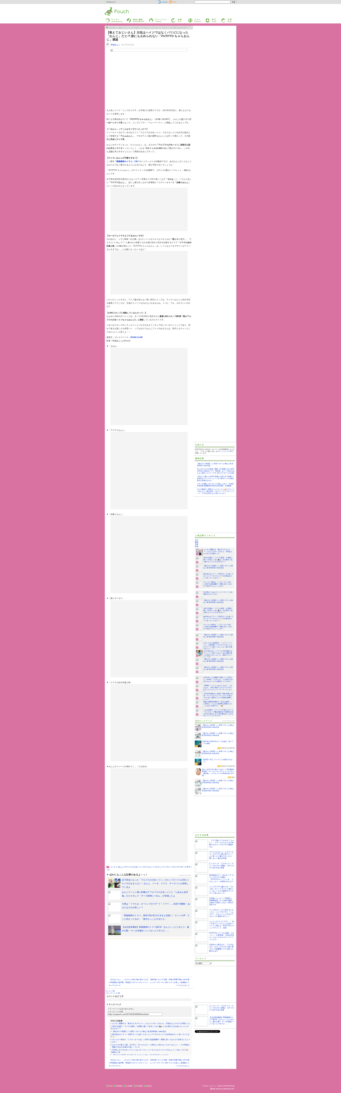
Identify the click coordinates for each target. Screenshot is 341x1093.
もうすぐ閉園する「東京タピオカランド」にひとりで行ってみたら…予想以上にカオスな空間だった (151, 1023)
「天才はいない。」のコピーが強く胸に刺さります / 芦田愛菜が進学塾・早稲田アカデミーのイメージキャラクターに (129, 982)
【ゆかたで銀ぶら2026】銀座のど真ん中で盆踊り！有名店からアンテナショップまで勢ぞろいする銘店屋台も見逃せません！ (215, 478)
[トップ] (107, 27)
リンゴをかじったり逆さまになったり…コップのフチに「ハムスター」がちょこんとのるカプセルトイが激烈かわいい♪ (221, 913)
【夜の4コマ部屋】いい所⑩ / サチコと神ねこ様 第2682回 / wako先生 (218, 660)
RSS (170, 1)
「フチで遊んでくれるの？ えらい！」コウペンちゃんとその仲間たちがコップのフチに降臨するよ (221, 843)
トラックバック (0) (112, 993)
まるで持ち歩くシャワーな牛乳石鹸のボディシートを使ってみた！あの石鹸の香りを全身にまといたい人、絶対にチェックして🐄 (217, 654)
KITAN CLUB (136, 337)
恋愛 (172, 19)
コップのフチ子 (174, 867)
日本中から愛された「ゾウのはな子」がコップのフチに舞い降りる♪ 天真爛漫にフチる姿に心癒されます (221, 948)
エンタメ (113, 867)
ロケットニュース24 (224, 451)
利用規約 (119, 1086)
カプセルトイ (149, 867)
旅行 (207, 19)
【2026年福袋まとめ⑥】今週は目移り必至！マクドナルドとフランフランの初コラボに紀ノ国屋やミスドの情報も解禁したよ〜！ (218, 697)
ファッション (153, 19)
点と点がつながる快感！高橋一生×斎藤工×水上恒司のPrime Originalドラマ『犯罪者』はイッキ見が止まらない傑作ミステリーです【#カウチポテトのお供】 (216, 471)
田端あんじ (115, 45)
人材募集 (129, 1086)
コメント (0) (110, 991)
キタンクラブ (161, 867)
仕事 (222, 19)
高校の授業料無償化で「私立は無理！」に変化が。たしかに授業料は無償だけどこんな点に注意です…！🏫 (217, 704)
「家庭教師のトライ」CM (126, 161)
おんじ (121, 867)
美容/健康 (130, 19)
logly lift (188, 875)
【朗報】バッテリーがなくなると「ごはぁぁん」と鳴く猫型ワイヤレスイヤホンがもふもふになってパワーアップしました (217, 688)
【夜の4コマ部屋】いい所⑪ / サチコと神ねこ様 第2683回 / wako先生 (139, 1031)
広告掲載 (139, 1086)
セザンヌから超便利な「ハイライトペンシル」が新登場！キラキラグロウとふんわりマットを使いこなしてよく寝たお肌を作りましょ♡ (217, 646)
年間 (196, 546)
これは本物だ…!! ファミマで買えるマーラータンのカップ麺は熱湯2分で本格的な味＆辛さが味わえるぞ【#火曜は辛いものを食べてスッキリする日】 (218, 713)
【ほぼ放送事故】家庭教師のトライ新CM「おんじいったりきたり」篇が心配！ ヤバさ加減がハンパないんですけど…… (221, 1020)
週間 (196, 542)
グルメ (190, 19)
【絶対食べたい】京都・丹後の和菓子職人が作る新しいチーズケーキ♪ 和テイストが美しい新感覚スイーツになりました (169, 982)
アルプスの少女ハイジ (134, 867)
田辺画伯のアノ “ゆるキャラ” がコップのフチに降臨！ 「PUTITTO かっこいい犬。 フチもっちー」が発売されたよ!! (221, 878)
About (111, 1086)
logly (233, 720)
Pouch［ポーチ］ (111, 7)
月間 (196, 544)
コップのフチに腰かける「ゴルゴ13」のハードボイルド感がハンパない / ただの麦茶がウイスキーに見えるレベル (221, 890)
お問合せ (149, 1086)
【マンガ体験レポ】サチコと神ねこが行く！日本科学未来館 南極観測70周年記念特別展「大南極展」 (215, 485)
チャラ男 (185, 867)
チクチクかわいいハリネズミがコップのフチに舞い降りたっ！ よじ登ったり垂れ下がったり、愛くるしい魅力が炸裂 (221, 855)
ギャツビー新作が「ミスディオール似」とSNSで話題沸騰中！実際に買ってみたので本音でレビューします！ (217, 584)
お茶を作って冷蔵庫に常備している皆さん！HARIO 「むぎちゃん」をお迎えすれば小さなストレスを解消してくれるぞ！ (218, 679)
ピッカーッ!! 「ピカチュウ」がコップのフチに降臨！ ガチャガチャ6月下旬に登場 (221, 865)
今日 (196, 540)
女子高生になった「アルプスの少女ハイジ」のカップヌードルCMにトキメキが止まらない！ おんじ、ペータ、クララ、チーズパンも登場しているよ (155, 883)
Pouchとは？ (111, 2)
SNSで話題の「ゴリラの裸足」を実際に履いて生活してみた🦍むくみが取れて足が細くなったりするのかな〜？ (218, 560)
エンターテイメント (113, 19)
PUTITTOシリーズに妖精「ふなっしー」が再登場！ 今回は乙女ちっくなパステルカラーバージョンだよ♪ (221, 936)
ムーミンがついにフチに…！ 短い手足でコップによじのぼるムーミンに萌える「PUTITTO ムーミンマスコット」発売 (222, 924)
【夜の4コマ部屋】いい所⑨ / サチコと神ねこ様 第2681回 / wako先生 (218, 668)
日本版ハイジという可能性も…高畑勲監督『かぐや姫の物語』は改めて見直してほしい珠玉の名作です (221, 901)
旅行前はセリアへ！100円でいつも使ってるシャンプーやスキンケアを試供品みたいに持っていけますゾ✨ (218, 576)
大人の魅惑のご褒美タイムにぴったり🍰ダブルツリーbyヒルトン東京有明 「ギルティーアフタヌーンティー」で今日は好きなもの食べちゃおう (215, 491)
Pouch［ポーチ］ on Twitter (162, 2)
